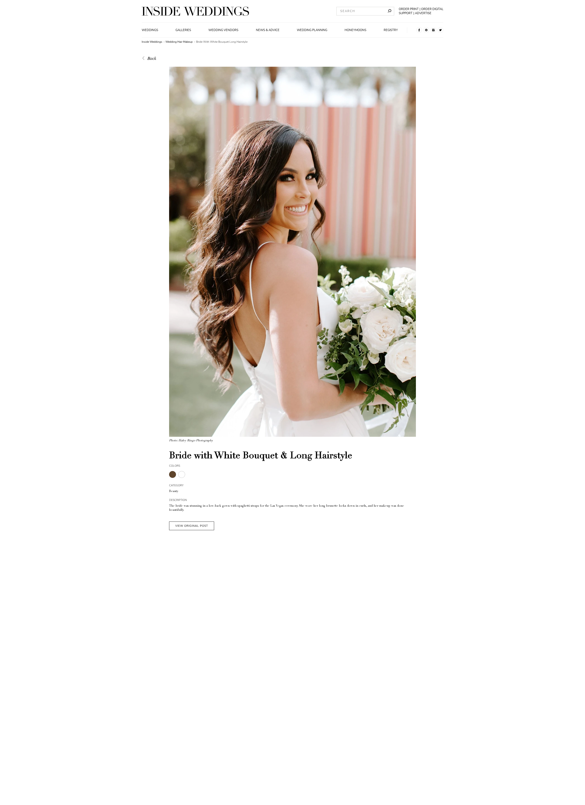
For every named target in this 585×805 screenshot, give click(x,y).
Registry (391, 30)
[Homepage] (195, 11)
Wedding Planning (312, 30)
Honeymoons (355, 30)
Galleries (183, 30)
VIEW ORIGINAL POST (191, 526)
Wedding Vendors (223, 30)
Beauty (173, 491)
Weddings (150, 30)
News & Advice (267, 30)
